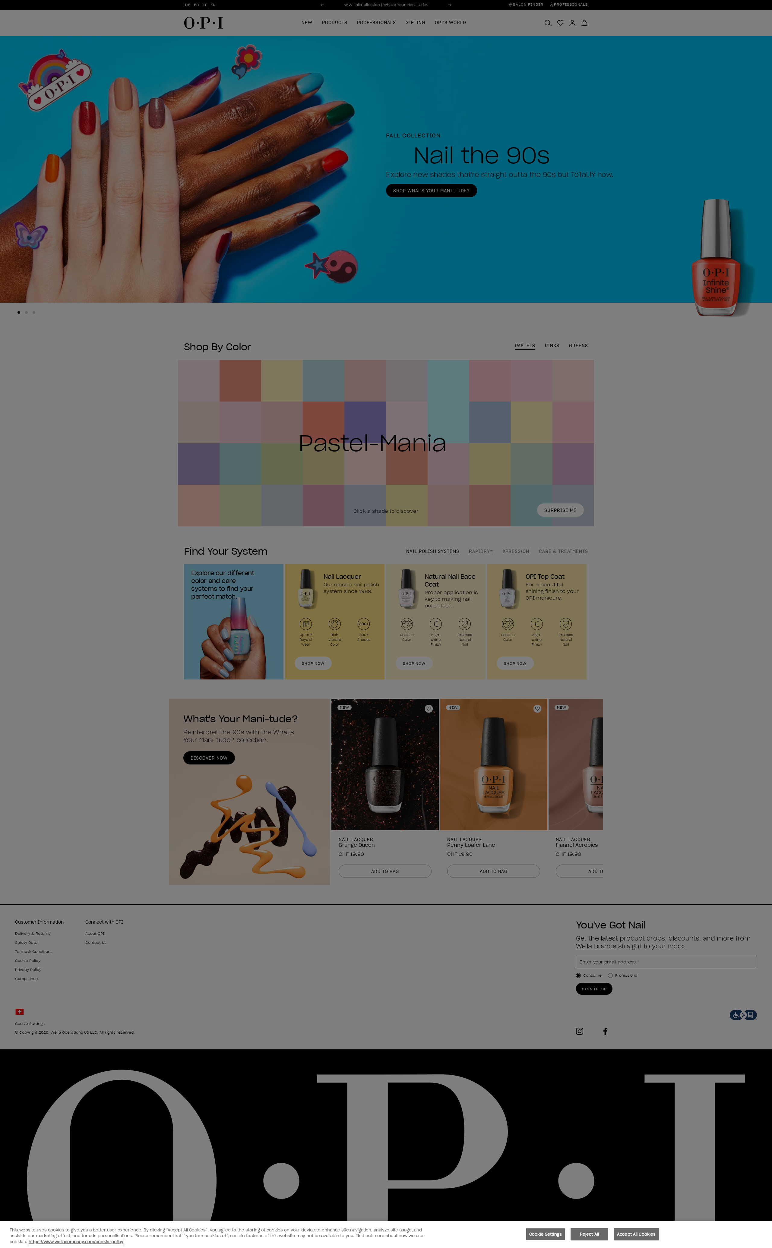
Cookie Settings (545, 1234)
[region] (386, 1234)
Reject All (589, 1234)
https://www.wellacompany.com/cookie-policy (76, 1241)
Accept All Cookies (636, 1234)
